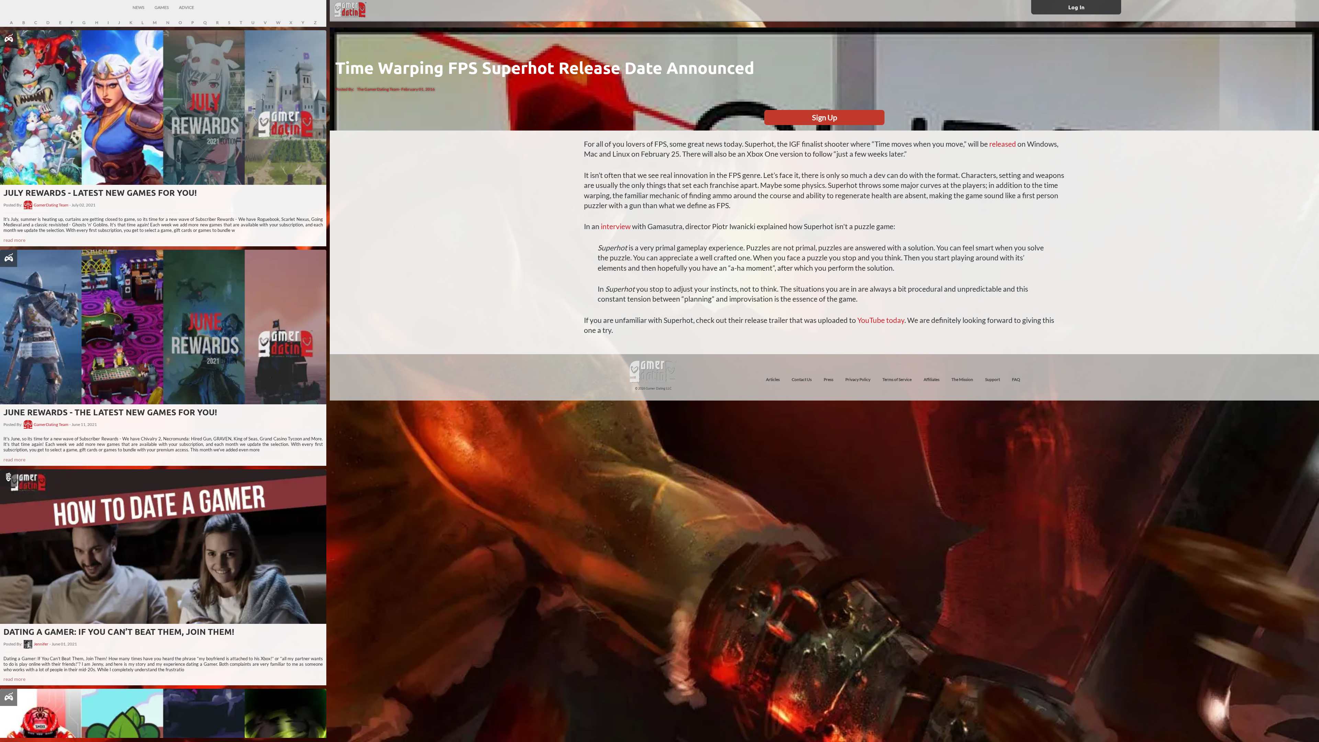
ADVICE (186, 7)
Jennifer (41, 644)
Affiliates (931, 379)
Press (828, 379)
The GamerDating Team (378, 89)
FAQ (1016, 379)
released (1002, 143)
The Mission (962, 379)
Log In (1076, 7)
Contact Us (802, 379)
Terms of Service (897, 379)
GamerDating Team (51, 205)
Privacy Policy (857, 379)
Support (992, 379)
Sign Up (824, 117)
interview (615, 226)
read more (14, 240)
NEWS (138, 7)
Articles (773, 379)
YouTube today (880, 320)
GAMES (162, 7)
